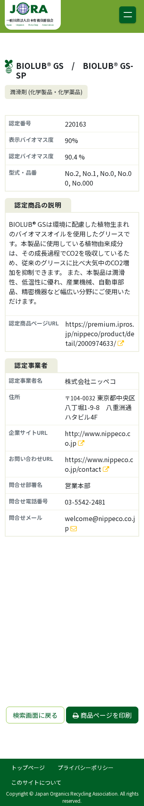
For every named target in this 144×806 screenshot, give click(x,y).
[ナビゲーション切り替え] (127, 14)
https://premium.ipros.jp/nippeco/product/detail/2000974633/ (99, 333)
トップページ (28, 768)
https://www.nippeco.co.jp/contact (99, 464)
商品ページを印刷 (105, 715)
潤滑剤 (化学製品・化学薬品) (46, 92)
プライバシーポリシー (86, 768)
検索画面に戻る (35, 715)
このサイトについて (36, 782)
